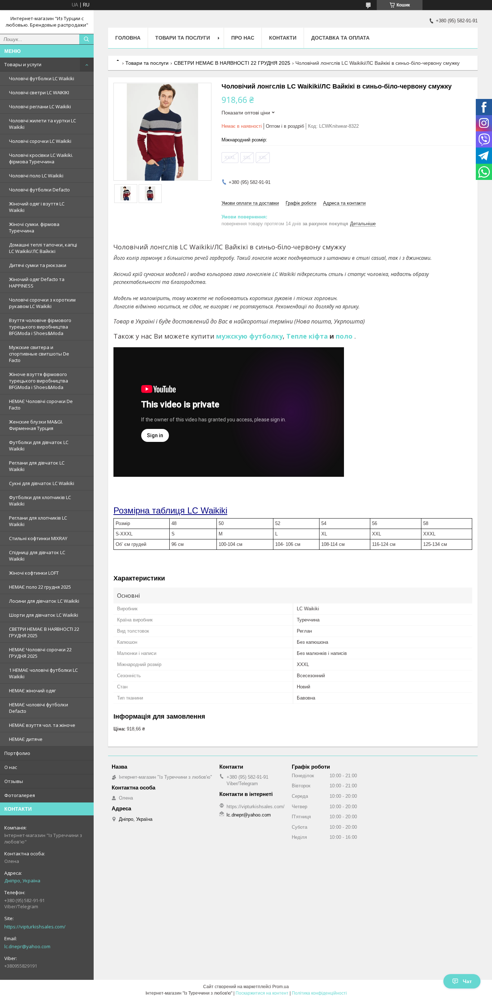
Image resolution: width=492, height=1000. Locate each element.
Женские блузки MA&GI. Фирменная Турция (36, 424)
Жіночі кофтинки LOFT (34, 573)
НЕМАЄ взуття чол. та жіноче (42, 725)
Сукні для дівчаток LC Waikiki (41, 483)
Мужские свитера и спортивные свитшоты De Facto (39, 353)
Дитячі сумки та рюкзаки (37, 265)
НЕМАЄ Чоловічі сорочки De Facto (41, 404)
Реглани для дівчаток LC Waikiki (36, 466)
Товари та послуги (182, 38)
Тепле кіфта (307, 336)
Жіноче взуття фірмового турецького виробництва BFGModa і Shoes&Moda (38, 380)
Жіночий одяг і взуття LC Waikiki (36, 206)
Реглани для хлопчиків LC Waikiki (38, 521)
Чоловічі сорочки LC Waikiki (40, 141)
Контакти (282, 38)
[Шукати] (86, 39)
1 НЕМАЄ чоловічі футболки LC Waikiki (43, 673)
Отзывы (13, 781)
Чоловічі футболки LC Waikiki (41, 78)
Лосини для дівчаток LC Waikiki (44, 601)
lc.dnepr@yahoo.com (27, 946)
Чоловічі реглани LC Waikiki (40, 106)
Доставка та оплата (340, 38)
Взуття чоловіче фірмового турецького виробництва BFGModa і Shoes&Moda (40, 326)
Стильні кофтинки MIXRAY (38, 538)
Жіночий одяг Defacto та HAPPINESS (36, 282)
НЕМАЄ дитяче (26, 739)
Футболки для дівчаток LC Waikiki (38, 445)
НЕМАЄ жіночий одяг (32, 690)
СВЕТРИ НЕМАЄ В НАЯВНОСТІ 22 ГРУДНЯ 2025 (44, 632)
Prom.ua (280, 986)
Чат (467, 981)
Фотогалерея (19, 795)
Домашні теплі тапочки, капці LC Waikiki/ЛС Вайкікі (43, 247)
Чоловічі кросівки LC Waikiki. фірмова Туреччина (41, 158)
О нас (10, 767)
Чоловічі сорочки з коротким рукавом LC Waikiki (42, 303)
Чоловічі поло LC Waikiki (36, 175)
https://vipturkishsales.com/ (35, 926)
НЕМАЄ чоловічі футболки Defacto (38, 707)
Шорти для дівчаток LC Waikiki (43, 615)
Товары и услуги (22, 64)
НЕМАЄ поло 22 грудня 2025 (40, 587)
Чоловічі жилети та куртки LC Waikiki (42, 123)
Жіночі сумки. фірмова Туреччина (34, 227)
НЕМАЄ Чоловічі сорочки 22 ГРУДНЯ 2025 (40, 652)
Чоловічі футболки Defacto (39, 189)
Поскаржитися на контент (262, 993)
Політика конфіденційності (319, 993)
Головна (127, 38)
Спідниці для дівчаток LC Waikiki (37, 555)
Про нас (242, 38)
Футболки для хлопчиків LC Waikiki (40, 500)
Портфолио (17, 753)
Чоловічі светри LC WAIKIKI (39, 92)
